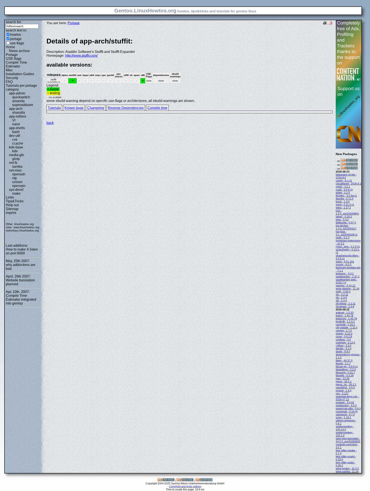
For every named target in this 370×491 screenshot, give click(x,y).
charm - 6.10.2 (344, 333)
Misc (9, 70)
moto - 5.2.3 (342, 237)
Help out (12, 205)
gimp (16, 159)
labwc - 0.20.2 (344, 216)
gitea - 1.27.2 (343, 207)
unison (17, 182)
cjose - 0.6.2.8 (344, 336)
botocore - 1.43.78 (346, 318)
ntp (14, 178)
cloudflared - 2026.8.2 (348, 183)
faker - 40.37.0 (344, 360)
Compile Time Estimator (16, 64)
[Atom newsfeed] (349, 168)
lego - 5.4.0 (342, 219)
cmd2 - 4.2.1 (343, 186)
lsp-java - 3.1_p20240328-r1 (347, 233)
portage (16, 39)
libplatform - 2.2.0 (346, 369)
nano (16, 124)
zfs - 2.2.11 (342, 294)
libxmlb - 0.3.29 (345, 375)
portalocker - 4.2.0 (346, 405)
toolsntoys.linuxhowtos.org (22, 230)
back (50, 123)
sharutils (18, 112)
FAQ (9, 82)
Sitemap (12, 209)
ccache (17, 143)
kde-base (16, 147)
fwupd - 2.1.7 (343, 363)
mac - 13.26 (342, 378)
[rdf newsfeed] (349, 161)
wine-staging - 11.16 (347, 288)
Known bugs (74, 108)
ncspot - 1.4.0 (343, 390)
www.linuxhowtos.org (26, 227)
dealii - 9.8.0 (343, 351)
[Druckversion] (325, 23)
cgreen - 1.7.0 (344, 330)
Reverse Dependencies (126, 108)
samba (17, 166)
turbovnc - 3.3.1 (345, 273)
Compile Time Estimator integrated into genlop (21, 299)
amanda (18, 101)
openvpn (18, 186)
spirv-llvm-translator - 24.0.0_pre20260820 (348, 440)
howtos (15, 34)
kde (15, 151)
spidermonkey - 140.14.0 (345, 428)
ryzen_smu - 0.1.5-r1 (348, 246)
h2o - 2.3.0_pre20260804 (347, 212)
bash (16, 132)
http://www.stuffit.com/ (81, 55)
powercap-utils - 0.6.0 (348, 408)
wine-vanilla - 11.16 (347, 471)
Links (10, 197)
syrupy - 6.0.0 (343, 264)
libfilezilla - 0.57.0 (346, 222)
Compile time (157, 108)
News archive (19, 51)
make (16, 193)
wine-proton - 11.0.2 (347, 468)
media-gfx (16, 155)
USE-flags (13, 58)
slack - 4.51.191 (345, 261)
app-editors (17, 116)
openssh (18, 174)
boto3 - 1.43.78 (344, 315)
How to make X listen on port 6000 (22, 251)
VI (13, 120)
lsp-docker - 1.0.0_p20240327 (346, 227)
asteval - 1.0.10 (345, 312)
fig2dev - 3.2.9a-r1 (346, 195)
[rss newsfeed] (349, 164)
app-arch (15, 108)
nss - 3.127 (342, 393)
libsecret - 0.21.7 (345, 372)
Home (10, 47)
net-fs (13, 162)
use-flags (17, 43)
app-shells (17, 128)
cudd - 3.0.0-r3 (344, 189)
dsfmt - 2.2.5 (343, 192)
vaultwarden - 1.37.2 (348, 276)
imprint (11, 213)
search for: (14, 22)
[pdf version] (331, 23)
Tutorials (54, 108)
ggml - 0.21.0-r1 (345, 204)
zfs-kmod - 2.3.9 (345, 306)
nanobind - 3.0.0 (345, 387)
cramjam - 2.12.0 (345, 342)
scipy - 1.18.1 (343, 417)
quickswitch (21, 97)
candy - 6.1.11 (344, 180)
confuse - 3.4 (343, 339)
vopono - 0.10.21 (345, 285)
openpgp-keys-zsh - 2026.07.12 (347, 398)
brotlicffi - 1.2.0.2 (345, 321)
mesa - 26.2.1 (344, 381)
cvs (14, 139)
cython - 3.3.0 (343, 345)
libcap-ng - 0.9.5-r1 (347, 366)
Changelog (95, 108)
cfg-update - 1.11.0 (346, 327)
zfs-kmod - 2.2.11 (345, 303)
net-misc (15, 170)
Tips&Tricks (15, 201)
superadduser (22, 105)
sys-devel (16, 189)
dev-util (14, 135)
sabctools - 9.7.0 (345, 414)
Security (12, 78)
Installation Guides (20, 74)
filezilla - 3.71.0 (344, 198)
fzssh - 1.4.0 (343, 201)
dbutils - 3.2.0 (343, 348)
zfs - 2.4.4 (341, 300)
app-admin (17, 93)
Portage (12, 55)
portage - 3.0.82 (345, 402)
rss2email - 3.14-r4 (347, 411)
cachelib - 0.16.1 (345, 324)
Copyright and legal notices (185, 486)
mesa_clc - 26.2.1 (346, 384)
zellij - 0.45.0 (343, 291)
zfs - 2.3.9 (341, 297)
